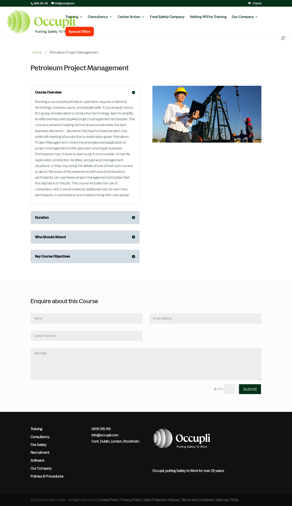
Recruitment (40, 452)
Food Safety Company (167, 17)
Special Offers (80, 31)
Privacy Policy (131, 500)
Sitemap (222, 500)
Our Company (243, 17)
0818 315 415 (41, 3)
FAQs (234, 500)
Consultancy (98, 17)
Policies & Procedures (47, 476)
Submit (250, 389)
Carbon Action (129, 17)
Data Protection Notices (162, 500)
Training (71, 17)
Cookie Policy (109, 500)
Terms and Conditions (197, 500)
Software (37, 460)
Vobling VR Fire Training (208, 17)
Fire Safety (39, 445)
